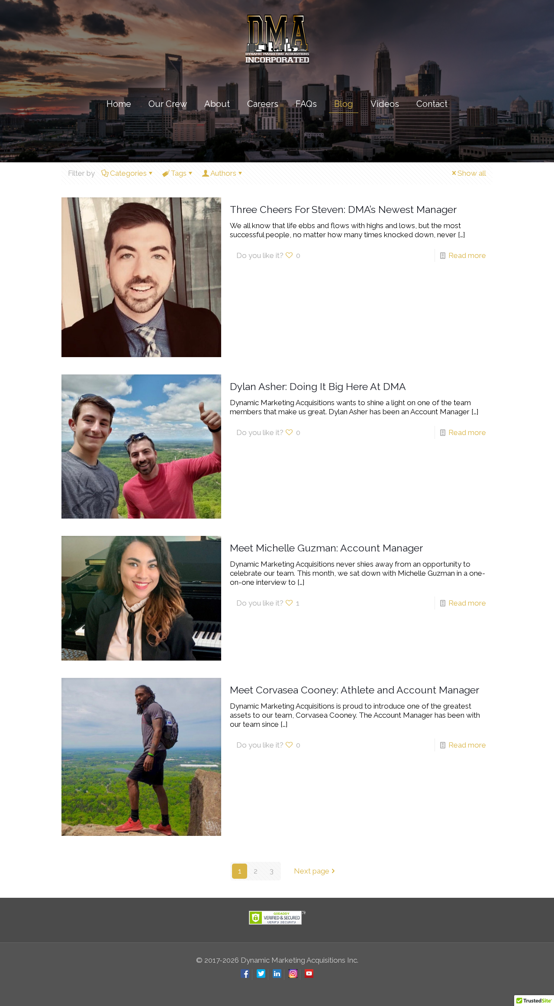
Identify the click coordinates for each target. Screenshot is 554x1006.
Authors (223, 173)
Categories (128, 173)
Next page (311, 871)
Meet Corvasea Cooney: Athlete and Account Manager (354, 690)
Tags (179, 173)
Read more (467, 255)
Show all (471, 173)
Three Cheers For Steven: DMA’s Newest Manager (343, 209)
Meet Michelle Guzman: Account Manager (326, 548)
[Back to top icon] (512, 988)
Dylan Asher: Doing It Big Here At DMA (318, 386)
